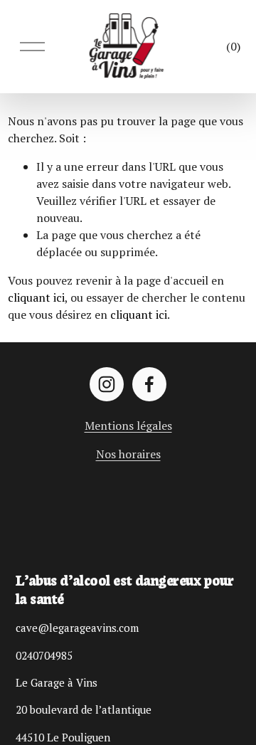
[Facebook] (149, 384)
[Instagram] (107, 384)
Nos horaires (128, 454)
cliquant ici (36, 297)
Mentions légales (128, 425)
